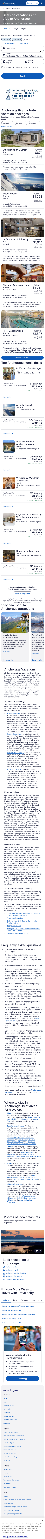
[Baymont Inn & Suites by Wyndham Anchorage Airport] (22, 525)
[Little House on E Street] (22, 158)
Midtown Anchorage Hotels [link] (11, 1319)
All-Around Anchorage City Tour (18, 933)
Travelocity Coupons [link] (9, 1453)
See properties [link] (8, 660)
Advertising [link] (6, 1423)
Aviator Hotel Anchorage (15, 753)
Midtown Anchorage (14, 1184)
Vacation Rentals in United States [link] (13, 1436)
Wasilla (9, 1163)
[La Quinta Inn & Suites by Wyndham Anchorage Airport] (22, 249)
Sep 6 (30, 62)
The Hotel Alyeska (13, 713)
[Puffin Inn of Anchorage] (22, 379)
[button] (22, 397)
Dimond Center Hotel (14, 734)
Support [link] (5, 1496)
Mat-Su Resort (33, 1177)
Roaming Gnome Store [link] (10, 1419)
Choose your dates (22, 358)
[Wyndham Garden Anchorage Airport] (22, 452)
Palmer (9, 1147)
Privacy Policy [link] (7, 1469)
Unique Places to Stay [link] (10, 1457)
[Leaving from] (22, 48)
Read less (6, 652)
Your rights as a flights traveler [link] (12, 1514)
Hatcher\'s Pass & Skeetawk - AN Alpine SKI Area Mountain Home (24, 1155)
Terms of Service (22, 1537)
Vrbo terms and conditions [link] (11, 1480)
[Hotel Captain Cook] (22, 340)
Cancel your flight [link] (8, 1503)
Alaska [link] (9, 8)
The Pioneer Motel (27, 1153)
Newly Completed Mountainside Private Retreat (23, 1118)
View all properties (22, 593)
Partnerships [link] (7, 1409)
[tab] (6, 28)
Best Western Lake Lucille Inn (21, 1176)
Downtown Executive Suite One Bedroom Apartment (21, 1143)
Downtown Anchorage (15, 1126)
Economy (23, 43)
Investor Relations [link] (8, 1416)
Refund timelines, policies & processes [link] (15, 1506)
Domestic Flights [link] (8, 1443)
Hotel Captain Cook (14, 769)
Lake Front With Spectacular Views (25, 1179)
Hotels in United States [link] (10, 1432)
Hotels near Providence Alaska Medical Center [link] (18, 1314)
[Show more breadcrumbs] (3, 9)
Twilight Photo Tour (14, 926)
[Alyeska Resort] (22, 203)
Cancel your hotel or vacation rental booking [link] (17, 1499)
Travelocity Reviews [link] (9, 1450)
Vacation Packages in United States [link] (14, 1439)
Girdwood (11, 1113)
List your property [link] (8, 1405)
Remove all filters (6, 126)
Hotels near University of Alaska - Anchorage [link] (18, 1306)
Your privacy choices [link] (9, 1487)
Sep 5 (8, 62)
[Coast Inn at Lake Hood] (22, 561)
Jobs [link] (4, 1402)
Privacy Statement (9, 1537)
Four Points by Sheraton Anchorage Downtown (21, 1141)
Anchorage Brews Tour (15, 918)
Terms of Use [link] (7, 1476)
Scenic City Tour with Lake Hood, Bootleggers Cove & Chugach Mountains (23, 914)
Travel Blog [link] (6, 1460)
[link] (22, 1267)
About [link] (5, 1398)
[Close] (42, 1520)
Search (22, 76)
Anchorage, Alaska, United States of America (24, 56)
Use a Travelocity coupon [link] (11, 1510)
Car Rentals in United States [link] (12, 1446)
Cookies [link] (6, 1473)
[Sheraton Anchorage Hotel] (22, 294)
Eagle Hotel (11, 1154)
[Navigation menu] (41, 3)
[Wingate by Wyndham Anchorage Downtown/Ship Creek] (22, 488)
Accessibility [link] (7, 1483)
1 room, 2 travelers (8, 43)
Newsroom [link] (6, 1412)
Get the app (22, 1379)
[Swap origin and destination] (40, 51)
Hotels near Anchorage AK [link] (11, 1310)
